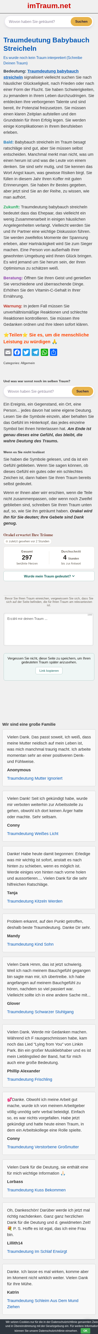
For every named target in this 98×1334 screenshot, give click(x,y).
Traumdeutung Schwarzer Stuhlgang (40, 1012)
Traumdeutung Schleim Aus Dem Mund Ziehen (42, 1303)
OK (85, 1330)
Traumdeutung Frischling (29, 1079)
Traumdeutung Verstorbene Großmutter (43, 1147)
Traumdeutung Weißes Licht (32, 833)
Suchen (81, 21)
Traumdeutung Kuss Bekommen (36, 1190)
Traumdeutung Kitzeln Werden (34, 901)
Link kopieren (49, 670)
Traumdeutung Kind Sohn (30, 944)
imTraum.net (49, 6)
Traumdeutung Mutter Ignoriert (34, 778)
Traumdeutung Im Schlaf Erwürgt (37, 1251)
